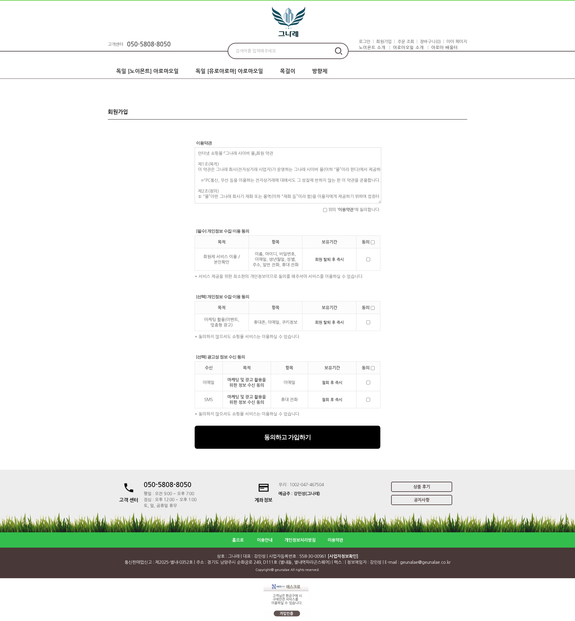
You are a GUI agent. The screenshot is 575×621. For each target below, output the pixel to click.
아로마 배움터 (444, 48)
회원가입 (384, 42)
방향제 (319, 71)
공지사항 (421, 500)
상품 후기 (421, 487)
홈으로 (238, 540)
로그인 (364, 42)
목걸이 (287, 71)
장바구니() (430, 42)
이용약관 (335, 540)
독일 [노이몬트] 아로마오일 (147, 71)
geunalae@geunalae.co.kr (425, 562)
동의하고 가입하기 (287, 437)
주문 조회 (405, 42)
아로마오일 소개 (408, 48)
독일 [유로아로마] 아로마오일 (229, 71)
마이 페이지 (457, 42)
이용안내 (265, 540)
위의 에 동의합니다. (353, 210)
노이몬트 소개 (372, 48)
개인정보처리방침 (300, 540)
